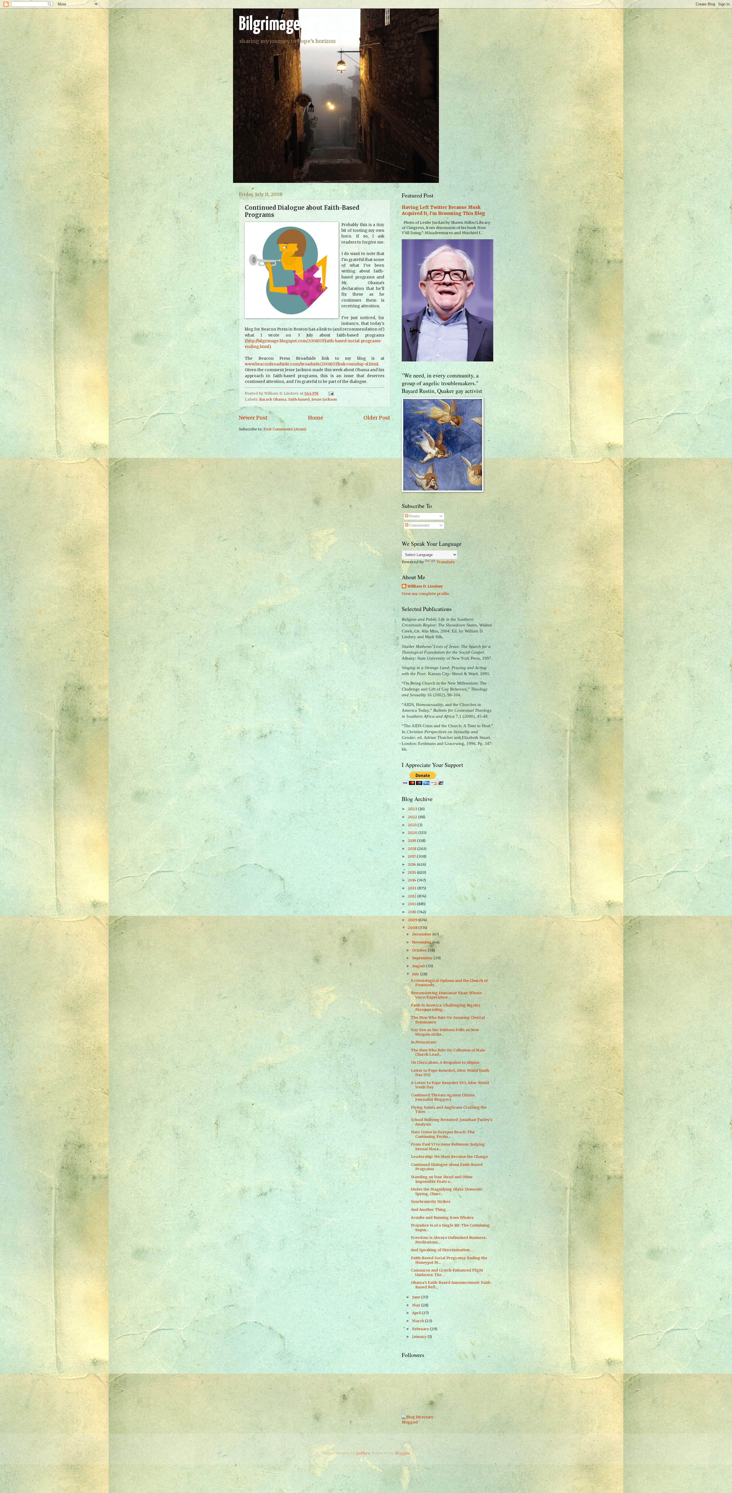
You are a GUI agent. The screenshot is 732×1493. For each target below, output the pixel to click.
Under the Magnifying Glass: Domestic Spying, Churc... (447, 1191)
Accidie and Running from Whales (442, 1217)
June (416, 1297)
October (420, 950)
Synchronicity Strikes (430, 1201)
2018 (412, 848)
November (422, 942)
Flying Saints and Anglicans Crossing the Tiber (449, 1109)
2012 (412, 896)
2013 (412, 888)
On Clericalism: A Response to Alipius (445, 1062)
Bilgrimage (269, 24)
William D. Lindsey (425, 586)
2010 (412, 911)
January (419, 1336)
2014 (412, 880)
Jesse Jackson (324, 399)
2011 (412, 903)
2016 (412, 864)
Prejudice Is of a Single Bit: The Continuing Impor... (450, 1227)
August (419, 966)
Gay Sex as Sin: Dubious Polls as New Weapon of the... (445, 1032)
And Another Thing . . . (431, 1209)
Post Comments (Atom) (284, 429)
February (421, 1328)
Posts (413, 516)
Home (315, 417)
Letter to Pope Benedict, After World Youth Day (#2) (450, 1072)
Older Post (376, 417)
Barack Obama (273, 399)
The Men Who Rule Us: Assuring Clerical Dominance (448, 1019)
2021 (412, 824)
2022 (413, 816)
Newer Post (253, 417)
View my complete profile (425, 593)
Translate (445, 561)
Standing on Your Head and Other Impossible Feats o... (442, 1179)
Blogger (402, 1453)
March (418, 1320)
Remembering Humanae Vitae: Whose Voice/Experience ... (446, 995)
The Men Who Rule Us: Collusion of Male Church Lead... (448, 1052)
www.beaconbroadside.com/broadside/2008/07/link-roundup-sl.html (311, 364)
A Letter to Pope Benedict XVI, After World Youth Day (450, 1084)
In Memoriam (423, 1042)
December (422, 934)
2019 (412, 840)
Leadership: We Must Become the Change (449, 1156)
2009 (413, 919)
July (416, 974)
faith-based (299, 399)
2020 (413, 832)
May (416, 1305)
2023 (413, 808)
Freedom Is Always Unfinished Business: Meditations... (448, 1239)
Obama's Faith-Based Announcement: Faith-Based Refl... (451, 1284)
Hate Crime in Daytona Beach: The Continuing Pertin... (443, 1134)
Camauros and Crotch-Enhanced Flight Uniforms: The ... (447, 1272)
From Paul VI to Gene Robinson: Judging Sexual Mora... (448, 1146)
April (417, 1312)
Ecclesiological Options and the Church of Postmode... (449, 982)
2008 (413, 927)
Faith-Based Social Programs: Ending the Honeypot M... (449, 1260)
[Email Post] (330, 393)
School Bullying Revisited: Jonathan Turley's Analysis (451, 1121)
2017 (412, 856)
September (422, 958)
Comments (418, 525)
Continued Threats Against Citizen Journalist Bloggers (443, 1097)
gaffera (363, 1453)
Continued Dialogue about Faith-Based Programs (447, 1166)
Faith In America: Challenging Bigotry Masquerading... (446, 1007)
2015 (412, 872)
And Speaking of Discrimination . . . (443, 1249)
